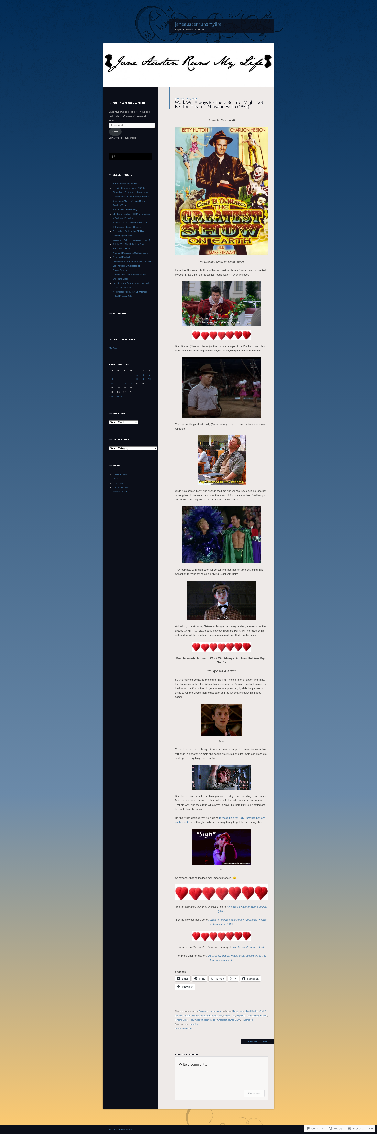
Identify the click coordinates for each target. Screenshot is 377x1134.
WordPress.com (120, 491)
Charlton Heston (191, 1015)
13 (124, 383)
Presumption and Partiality (125, 209)
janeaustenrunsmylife (198, 24)
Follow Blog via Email (129, 103)
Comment (254, 1093)
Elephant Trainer (244, 1015)
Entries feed (118, 483)
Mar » (119, 396)
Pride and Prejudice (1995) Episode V (130, 253)
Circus (203, 1015)
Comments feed (120, 487)
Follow (115, 131)
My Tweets (114, 348)
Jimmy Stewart (260, 1015)
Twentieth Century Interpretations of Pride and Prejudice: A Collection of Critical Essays (132, 265)
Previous (250, 1041)
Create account (120, 474)
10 (149, 379)
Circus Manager (214, 1015)
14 (131, 383)
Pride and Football (121, 257)
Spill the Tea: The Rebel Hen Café (129, 244)
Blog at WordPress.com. (120, 1129)
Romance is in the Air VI (210, 1011)
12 (118, 383)
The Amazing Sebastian (200, 1020)
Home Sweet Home (122, 248)
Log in (115, 478)
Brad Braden (252, 1011)
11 (112, 383)
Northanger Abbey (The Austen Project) (131, 240)
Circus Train (229, 1015)
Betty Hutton (239, 1011)
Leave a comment (183, 1028)
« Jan (111, 396)
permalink (193, 1024)
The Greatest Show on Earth (226, 1020)
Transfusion (247, 1020)
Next (267, 1041)
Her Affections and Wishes (125, 183)
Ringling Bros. (181, 1020)
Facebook (120, 313)
